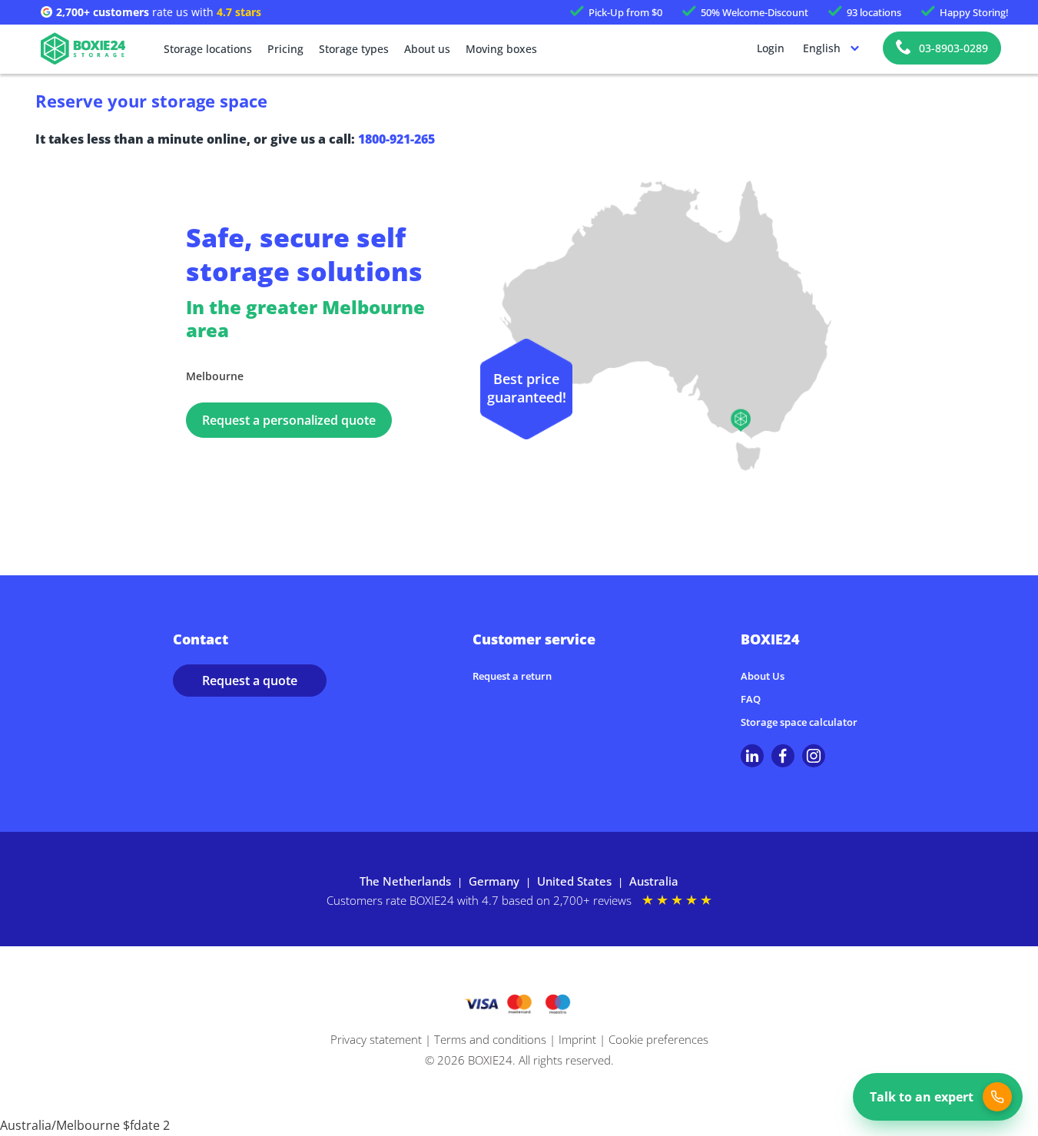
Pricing (285, 48)
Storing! (974, 12)
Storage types (354, 48)
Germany (494, 881)
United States (574, 881)
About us (427, 48)
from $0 (625, 12)
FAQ (751, 699)
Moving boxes (501, 48)
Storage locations (208, 48)
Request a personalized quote (289, 420)
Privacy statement (376, 1039)
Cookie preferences (658, 1039)
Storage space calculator (799, 722)
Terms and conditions (490, 1039)
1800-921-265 (396, 139)
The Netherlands (405, 881)
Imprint (577, 1039)
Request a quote (249, 680)
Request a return (512, 676)
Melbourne (215, 376)
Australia (653, 881)
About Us (762, 676)
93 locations (874, 12)
